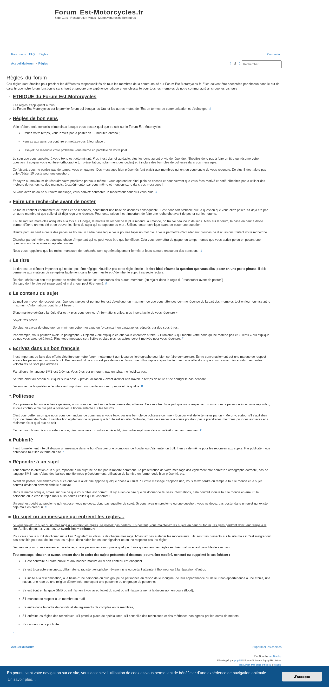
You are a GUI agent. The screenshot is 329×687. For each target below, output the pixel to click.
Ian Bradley (275, 656)
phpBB (238, 660)
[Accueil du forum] (29, 27)
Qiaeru (278, 664)
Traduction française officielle (255, 664)
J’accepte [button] (302, 677)
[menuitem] (31, 54)
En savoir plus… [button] (22, 679)
